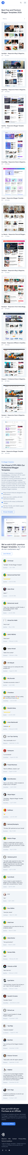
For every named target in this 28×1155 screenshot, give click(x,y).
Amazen (5, 595)
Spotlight (5, 567)
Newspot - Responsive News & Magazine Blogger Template (12, 416)
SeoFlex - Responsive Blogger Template (12, 126)
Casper (5, 886)
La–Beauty (6, 1032)
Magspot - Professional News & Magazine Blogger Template (13, 380)
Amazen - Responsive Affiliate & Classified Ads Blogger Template (13, 343)
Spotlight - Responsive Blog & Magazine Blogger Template (12, 54)
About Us (3, 1139)
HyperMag (5, 700)
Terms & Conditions (6, 1141)
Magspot (5, 743)
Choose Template (8, 512)
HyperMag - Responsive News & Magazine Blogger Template (13, 90)
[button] (20, 2)
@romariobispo (5, 475)
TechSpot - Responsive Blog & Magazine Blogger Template (12, 271)
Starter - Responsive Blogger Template (12, 451)
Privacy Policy (22, 1139)
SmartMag (5, 802)
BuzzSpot (5, 831)
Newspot (5, 655)
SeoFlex (5, 581)
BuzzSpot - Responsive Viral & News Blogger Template (13, 307)
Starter (5, 613)
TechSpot (5, 915)
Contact (14, 1139)
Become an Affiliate (8, 1124)
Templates (3, 8)
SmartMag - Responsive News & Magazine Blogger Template (13, 163)
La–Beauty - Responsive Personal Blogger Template (13, 235)
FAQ (9, 1139)
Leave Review (7, 553)
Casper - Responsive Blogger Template (12, 198)
